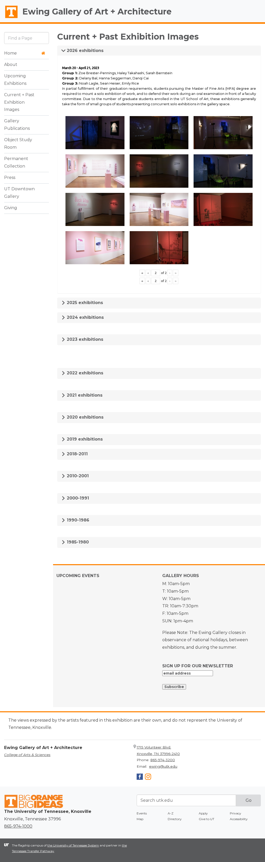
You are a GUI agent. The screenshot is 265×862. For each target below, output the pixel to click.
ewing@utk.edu (163, 766)
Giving (10, 207)
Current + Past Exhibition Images (19, 102)
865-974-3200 (162, 760)
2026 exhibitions (84, 50)
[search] (26, 38)
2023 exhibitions (84, 339)
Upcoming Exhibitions (15, 79)
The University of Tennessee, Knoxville (9, 18)
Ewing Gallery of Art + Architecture (97, 11)
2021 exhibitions (83, 395)
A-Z (170, 813)
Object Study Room (18, 143)
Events (142, 813)
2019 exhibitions (84, 439)
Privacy (235, 813)
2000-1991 (77, 498)
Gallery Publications (17, 124)
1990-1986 (77, 520)
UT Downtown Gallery (19, 192)
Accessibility (239, 819)
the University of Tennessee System (73, 845)
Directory (175, 819)
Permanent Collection (16, 162)
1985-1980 (77, 542)
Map (140, 819)
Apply (203, 813)
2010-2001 (77, 475)
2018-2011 (76, 453)
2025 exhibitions (84, 302)
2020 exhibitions (84, 417)
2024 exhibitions (84, 317)
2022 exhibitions (84, 372)
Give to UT (206, 819)
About (10, 64)
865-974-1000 (18, 826)
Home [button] (10, 53)
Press (9, 177)
